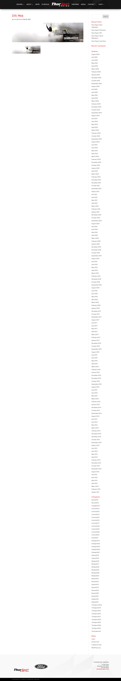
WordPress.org (96, 647)
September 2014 (97, 413)
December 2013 (96, 434)
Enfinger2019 (96, 546)
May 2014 (95, 425)
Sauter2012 (95, 578)
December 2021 (96, 180)
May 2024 (95, 124)
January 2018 (96, 308)
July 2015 (94, 390)
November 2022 (96, 162)
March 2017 (95, 334)
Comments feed (96, 645)
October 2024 (96, 110)
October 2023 (96, 136)
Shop (101, 4)
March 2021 (95, 206)
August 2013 (95, 445)
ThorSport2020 (96, 625)
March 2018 (95, 302)
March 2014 (95, 428)
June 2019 (95, 264)
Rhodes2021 (95, 576)
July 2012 (94, 474)
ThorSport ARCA (97, 605)
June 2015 (95, 393)
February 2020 (96, 241)
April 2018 (95, 299)
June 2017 (95, 326)
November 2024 (96, 107)
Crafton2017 (95, 523)
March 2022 (95, 174)
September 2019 (97, 256)
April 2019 (95, 270)
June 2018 (95, 293)
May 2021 (94, 200)
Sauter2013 (95, 581)
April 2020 (95, 235)
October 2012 (96, 466)
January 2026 (96, 75)
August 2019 (95, 258)
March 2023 (95, 156)
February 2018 (96, 305)
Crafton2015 (95, 517)
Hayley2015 (95, 555)
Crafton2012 (95, 508)
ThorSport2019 (96, 622)
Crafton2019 (95, 529)
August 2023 (96, 142)
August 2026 (96, 54)
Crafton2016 (95, 520)
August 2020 (96, 223)
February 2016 (96, 369)
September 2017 (97, 317)
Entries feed (95, 642)
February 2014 (96, 431)
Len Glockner (18, 19)
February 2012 (96, 489)
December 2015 (96, 375)
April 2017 (95, 331)
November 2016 (96, 343)
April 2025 (95, 98)
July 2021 (94, 194)
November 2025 (96, 77)
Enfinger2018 (96, 543)
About (28, 4)
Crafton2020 (96, 532)
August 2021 (95, 191)
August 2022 (95, 168)
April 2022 (95, 171)
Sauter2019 (95, 590)
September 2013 (97, 442)
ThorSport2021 (96, 628)
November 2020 (96, 215)
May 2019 (94, 267)
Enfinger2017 (96, 541)
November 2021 (96, 183)
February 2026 (96, 72)
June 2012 (94, 477)
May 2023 (95, 150)
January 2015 (96, 404)
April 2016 (95, 363)
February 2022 (96, 177)
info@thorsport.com (103, 669)
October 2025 (96, 80)
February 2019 (96, 276)
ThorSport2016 (96, 613)
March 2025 (95, 101)
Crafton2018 (95, 526)
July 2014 (94, 419)
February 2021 (96, 209)
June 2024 (95, 121)
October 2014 (96, 410)
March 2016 (95, 366)
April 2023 (95, 153)
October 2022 (96, 165)
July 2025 (94, 89)
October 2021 (96, 185)
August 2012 (95, 472)
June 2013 (95, 451)
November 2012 (96, 463)
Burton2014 (95, 503)
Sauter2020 (95, 593)
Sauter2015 (95, 587)
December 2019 (96, 247)
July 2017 (94, 323)
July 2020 (94, 226)
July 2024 (94, 118)
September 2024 (97, 113)
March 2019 (95, 273)
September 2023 (97, 139)
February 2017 (96, 337)
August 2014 (95, 416)
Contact (91, 4)
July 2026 (94, 57)
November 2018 (96, 279)
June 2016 (95, 358)
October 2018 (96, 282)
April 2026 (95, 66)
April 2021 (95, 203)
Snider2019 (95, 602)
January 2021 (95, 212)
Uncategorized (96, 631)
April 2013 (95, 457)
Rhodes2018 (95, 567)
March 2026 (95, 69)
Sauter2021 (95, 596)
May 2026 (95, 63)
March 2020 (95, 238)
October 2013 (96, 439)
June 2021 (94, 197)
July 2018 (94, 291)
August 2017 (95, 320)
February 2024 (96, 133)
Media (83, 4)
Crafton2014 (96, 514)
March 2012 (95, 486)
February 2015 (96, 401)
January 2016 (96, 372)
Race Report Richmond (99, 30)
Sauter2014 (95, 584)
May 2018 (94, 296)
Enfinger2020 (96, 549)
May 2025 (95, 95)
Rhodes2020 (95, 573)
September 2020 (97, 220)
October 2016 (96, 346)
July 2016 (94, 355)
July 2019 (94, 261)
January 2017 (96, 340)
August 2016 (95, 352)
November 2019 (96, 250)
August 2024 (96, 115)
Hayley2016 (95, 558)
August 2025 (96, 86)
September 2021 (96, 188)
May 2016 (94, 361)
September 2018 (97, 285)
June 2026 (95, 60)
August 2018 (95, 288)
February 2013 (96, 460)
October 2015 (96, 381)
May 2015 (94, 396)
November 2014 (96, 407)
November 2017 (96, 311)
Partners (75, 4)
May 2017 (94, 328)
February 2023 (96, 159)
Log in (93, 639)
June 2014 (95, 422)
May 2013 (94, 454)
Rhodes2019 (95, 570)
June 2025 (95, 92)
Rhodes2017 (95, 564)
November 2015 (96, 378)
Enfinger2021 (96, 552)
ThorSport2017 (96, 616)
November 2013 (96, 436)
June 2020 (95, 229)
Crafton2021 (95, 535)
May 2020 (95, 232)
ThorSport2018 (96, 619)
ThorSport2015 (96, 611)
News (37, 4)
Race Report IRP (97, 33)
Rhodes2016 (95, 561)
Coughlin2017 (96, 506)
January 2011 (95, 492)
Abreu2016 (95, 500)
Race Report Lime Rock (99, 41)
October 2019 (96, 253)
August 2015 (95, 387)
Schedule (45, 4)
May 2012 (94, 480)
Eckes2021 (95, 538)
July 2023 (94, 145)
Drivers (20, 4)
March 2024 (95, 130)
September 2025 (97, 83)
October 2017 (96, 314)
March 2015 (95, 399)
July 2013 (94, 448)
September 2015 (97, 384)
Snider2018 (95, 599)
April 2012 (95, 483)
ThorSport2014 (96, 608)
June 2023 (95, 148)
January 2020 (96, 244)
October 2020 (96, 218)
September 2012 (96, 469)
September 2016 (97, 349)
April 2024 (95, 127)
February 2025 (96, 104)
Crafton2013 (95, 511)
